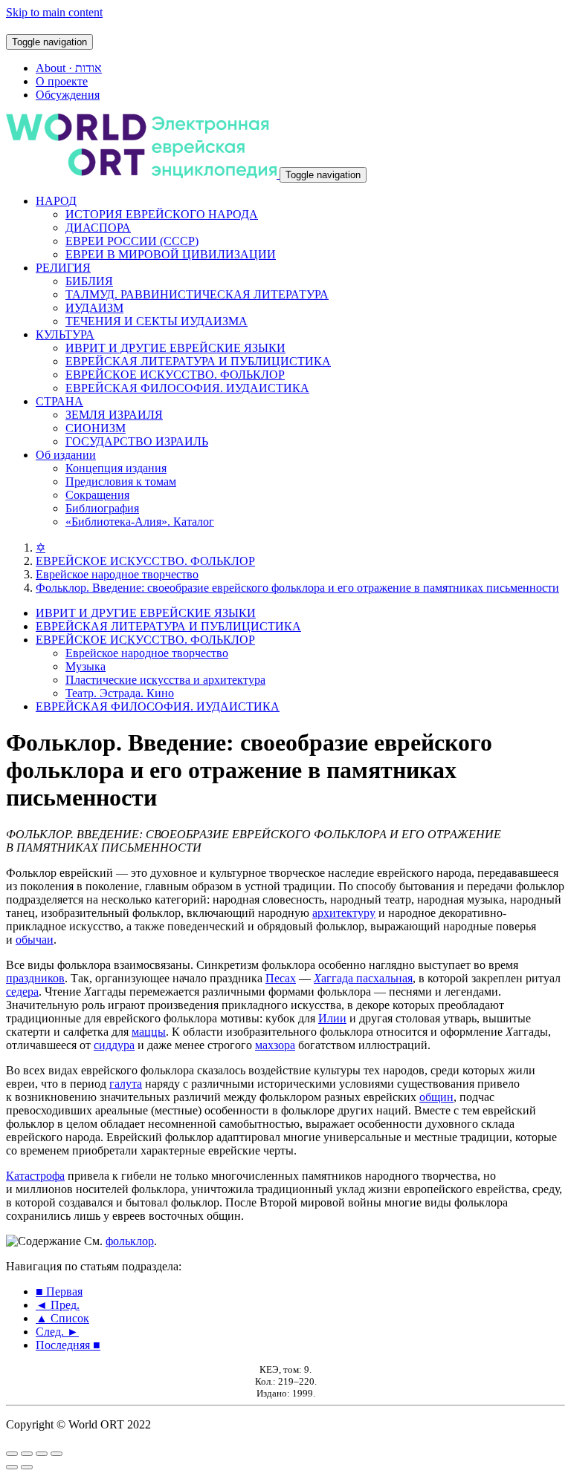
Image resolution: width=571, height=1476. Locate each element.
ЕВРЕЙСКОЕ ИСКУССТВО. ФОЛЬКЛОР (175, 374)
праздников (35, 978)
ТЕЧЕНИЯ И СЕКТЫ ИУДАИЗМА (156, 321)
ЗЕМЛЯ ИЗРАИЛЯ (114, 414)
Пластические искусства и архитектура (165, 679)
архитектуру (343, 913)
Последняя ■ (68, 1345)
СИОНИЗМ (95, 428)
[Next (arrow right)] (27, 1467)
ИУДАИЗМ (94, 307)
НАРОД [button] (56, 201)
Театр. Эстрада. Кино (119, 693)
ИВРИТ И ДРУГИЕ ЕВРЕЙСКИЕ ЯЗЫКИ (175, 348)
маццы (149, 1031)
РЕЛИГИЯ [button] (63, 267)
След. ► (57, 1331)
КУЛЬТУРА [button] (65, 334)
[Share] (27, 1453)
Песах (280, 978)
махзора (275, 1045)
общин (436, 1097)
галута (125, 1083)
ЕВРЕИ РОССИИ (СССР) (132, 241)
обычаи (35, 939)
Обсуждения (68, 94)
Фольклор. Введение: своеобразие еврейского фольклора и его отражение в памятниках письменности (297, 587)
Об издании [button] (66, 454)
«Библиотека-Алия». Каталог (139, 521)
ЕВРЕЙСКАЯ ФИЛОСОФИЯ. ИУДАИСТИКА (187, 388)
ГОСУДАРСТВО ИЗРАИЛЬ (136, 441)
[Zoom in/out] (56, 1453)
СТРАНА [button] (59, 401)
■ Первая (59, 1291)
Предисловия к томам (120, 481)
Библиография (102, 508)
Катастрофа (35, 1175)
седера (22, 991)
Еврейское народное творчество (117, 574)
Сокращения (97, 495)
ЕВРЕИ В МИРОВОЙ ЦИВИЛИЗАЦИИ (170, 254)
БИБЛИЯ (89, 281)
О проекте (62, 81)
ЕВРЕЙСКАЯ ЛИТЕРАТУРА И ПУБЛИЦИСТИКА (198, 361)
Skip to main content (54, 12)
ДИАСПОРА (98, 227)
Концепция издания (116, 468)
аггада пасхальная (363, 978)
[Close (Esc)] (12, 1453)
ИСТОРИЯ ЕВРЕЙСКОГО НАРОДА (161, 214)
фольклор (130, 1241)
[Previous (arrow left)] (12, 1467)
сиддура (114, 1045)
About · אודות (69, 68)
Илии (332, 1018)
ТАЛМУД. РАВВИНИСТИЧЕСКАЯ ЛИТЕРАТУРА (197, 294)
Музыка (85, 666)
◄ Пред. (58, 1305)
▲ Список (62, 1318)
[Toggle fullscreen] (42, 1453)
